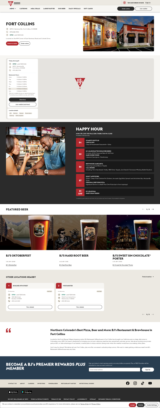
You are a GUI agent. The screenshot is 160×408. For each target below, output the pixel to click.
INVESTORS (41, 383)
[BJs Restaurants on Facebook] (128, 383)
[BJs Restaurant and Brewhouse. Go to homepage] (19, 2)
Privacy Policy (69, 399)
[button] (13, 9)
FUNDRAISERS (53, 383)
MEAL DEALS (35, 8)
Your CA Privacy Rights (40, 399)
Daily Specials (74, 8)
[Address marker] (80, 83)
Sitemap (93, 399)
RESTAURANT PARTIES (68, 383)
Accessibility (82, 399)
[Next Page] (152, 209)
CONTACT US (12, 383)
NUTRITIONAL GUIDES (86, 383)
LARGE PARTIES (49, 8)
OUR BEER (61, 8)
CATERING (23, 8)
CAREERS (31, 383)
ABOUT (22, 383)
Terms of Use (56, 399)
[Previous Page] (143, 209)
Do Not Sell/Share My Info (18, 399)
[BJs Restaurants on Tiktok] (142, 383)
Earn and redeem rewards (136, 3)
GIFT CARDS (88, 8)
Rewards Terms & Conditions (109, 399)
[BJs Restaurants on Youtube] (150, 383)
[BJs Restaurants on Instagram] (135, 383)
